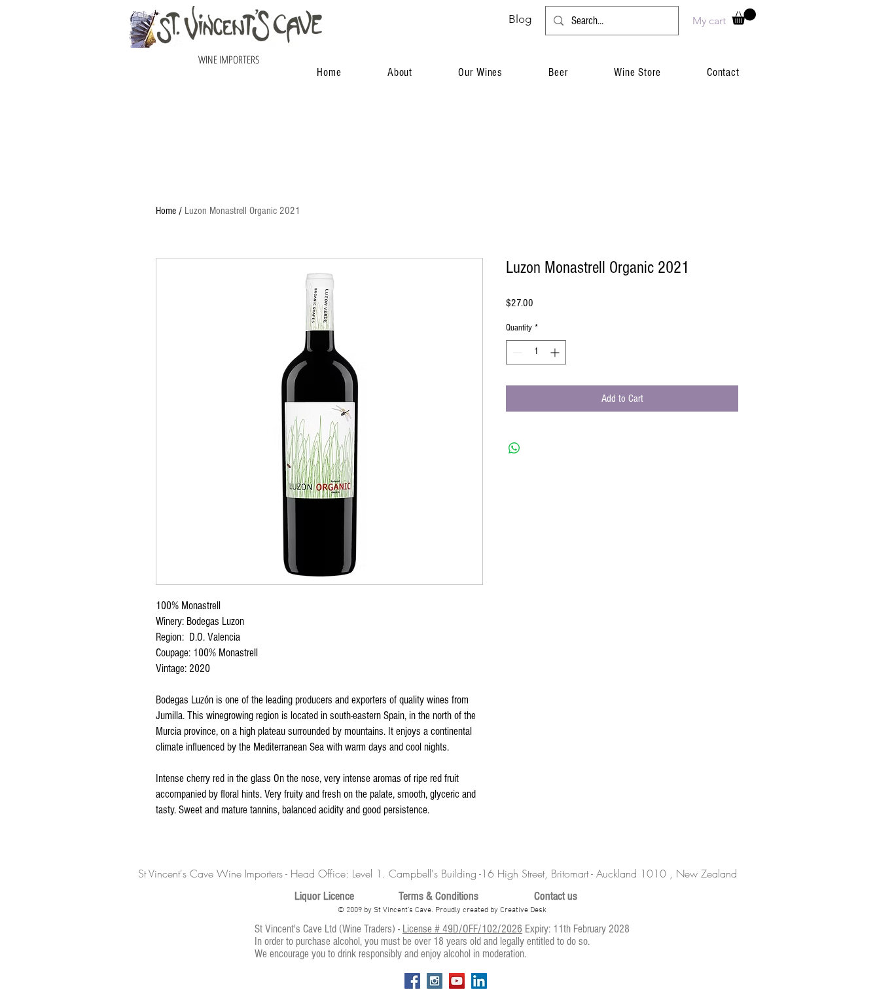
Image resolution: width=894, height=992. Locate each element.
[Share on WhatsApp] (514, 448)
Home (166, 211)
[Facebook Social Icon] (412, 981)
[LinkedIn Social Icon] (479, 981)
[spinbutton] (536, 352)
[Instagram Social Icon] (434, 981)
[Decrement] (516, 352)
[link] (744, 17)
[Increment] (556, 352)
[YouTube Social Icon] (457, 981)
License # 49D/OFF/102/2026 (462, 929)
